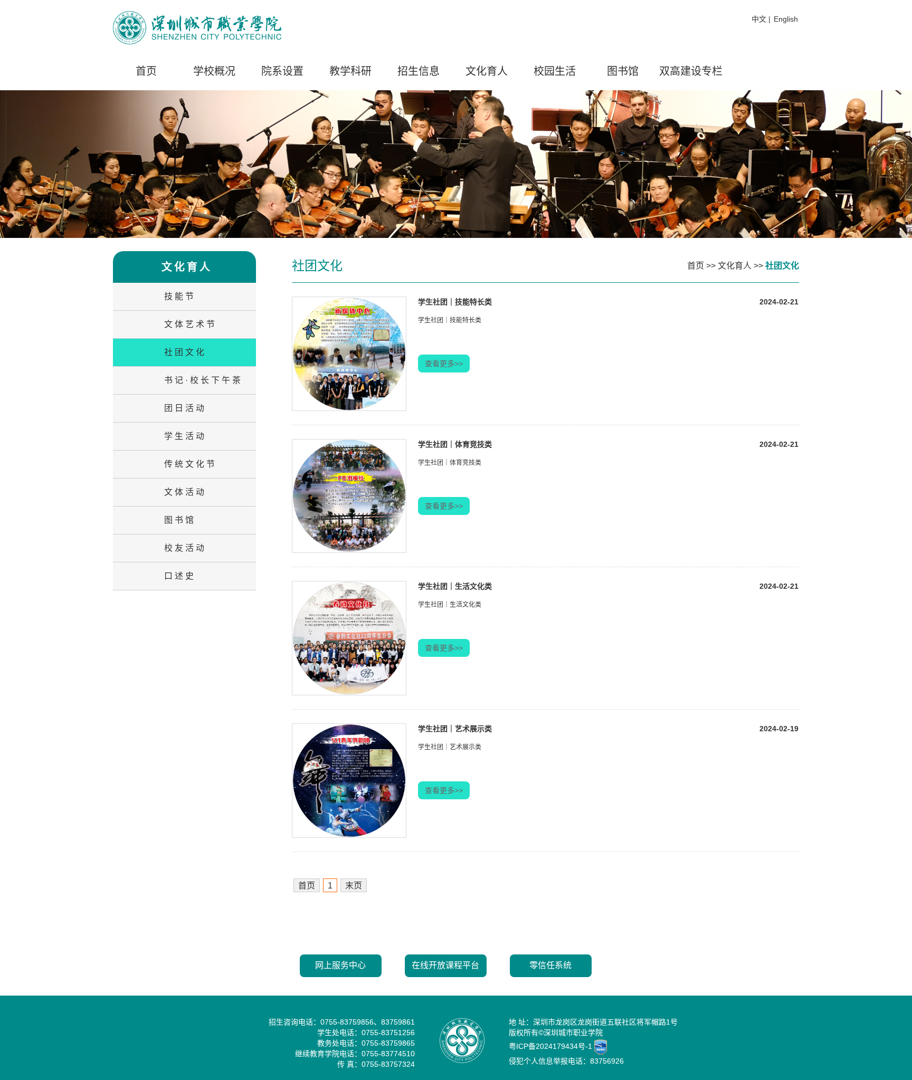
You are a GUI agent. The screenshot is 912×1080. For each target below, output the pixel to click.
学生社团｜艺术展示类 (455, 728)
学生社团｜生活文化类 (455, 586)
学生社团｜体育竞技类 (455, 444)
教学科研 (350, 71)
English (786, 19)
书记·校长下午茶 (203, 380)
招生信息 (418, 71)
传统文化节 (190, 464)
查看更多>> (444, 363)
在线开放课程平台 (445, 965)
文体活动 (185, 492)
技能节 (180, 296)
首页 (146, 71)
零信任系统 (550, 965)
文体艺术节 (190, 324)
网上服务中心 (340, 965)
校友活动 (185, 547)
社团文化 (185, 352)
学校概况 (214, 71)
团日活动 (185, 408)
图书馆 (623, 71)
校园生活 (555, 71)
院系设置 (282, 71)
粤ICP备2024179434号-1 (550, 1045)
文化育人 (487, 71)
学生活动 (185, 436)
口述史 (180, 575)
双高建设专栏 (691, 71)
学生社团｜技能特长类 (455, 302)
